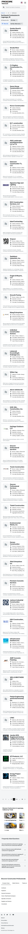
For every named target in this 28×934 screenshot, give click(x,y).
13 (16, 799)
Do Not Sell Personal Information (7, 925)
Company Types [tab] (6, 883)
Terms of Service (4, 922)
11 (11, 799)
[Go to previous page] (3, 799)
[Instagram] (10, 914)
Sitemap (2, 928)
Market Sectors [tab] (15, 883)
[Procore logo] (7, 2)
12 (14, 799)
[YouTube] (13, 914)
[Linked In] (1, 914)
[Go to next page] (25, 799)
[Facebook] (4, 914)
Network (5, 3)
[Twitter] (7, 914)
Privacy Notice (4, 920)
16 (22, 799)
